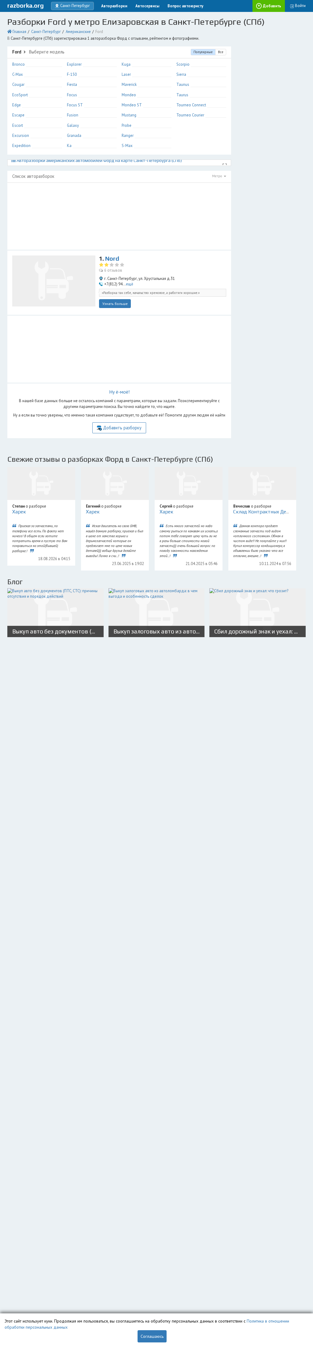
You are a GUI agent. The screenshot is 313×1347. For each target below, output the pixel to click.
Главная (19, 31)
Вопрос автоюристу (185, 6)
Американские (78, 31)
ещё (129, 284)
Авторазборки (114, 6)
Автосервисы (147, 6)
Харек (19, 512)
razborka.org (25, 5)
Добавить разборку (122, 428)
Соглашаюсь (152, 1336)
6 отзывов (113, 270)
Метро (217, 176)
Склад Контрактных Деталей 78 (269, 512)
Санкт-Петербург (46, 31)
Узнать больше (115, 303)
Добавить (272, 6)
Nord (112, 258)
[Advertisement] (119, 216)
